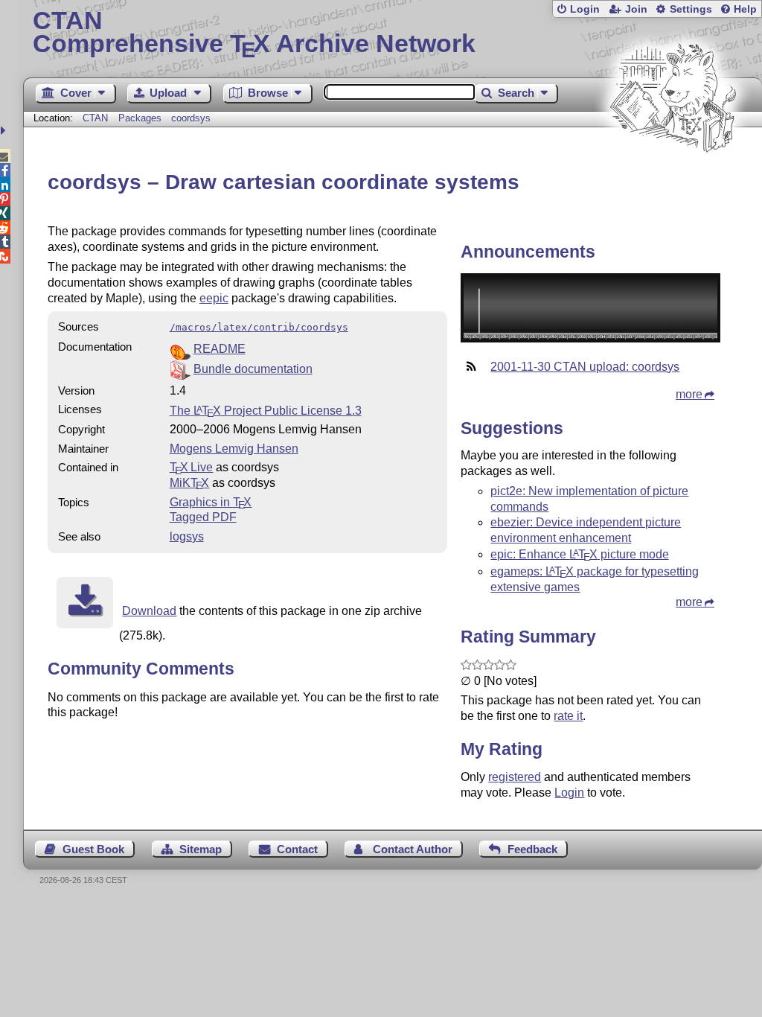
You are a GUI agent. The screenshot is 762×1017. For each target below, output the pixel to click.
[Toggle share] (5, 131)
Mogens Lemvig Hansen (234, 448)
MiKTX (190, 482)
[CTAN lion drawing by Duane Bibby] (672, 180)
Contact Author (412, 849)
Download (149, 611)
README (219, 348)
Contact (297, 849)
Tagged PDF (203, 517)
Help (745, 9)
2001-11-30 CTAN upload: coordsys (584, 366)
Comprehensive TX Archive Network (254, 33)
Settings (691, 9)
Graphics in (211, 502)
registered (514, 777)
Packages (141, 118)
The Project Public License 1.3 (266, 410)
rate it (568, 716)
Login (585, 9)
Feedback (532, 849)
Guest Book (93, 849)
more (689, 394)
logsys (187, 536)
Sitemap (200, 849)
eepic (213, 298)
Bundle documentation (253, 369)
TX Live (192, 467)
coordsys (191, 118)
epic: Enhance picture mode (579, 554)
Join (636, 9)
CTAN (95, 118)
